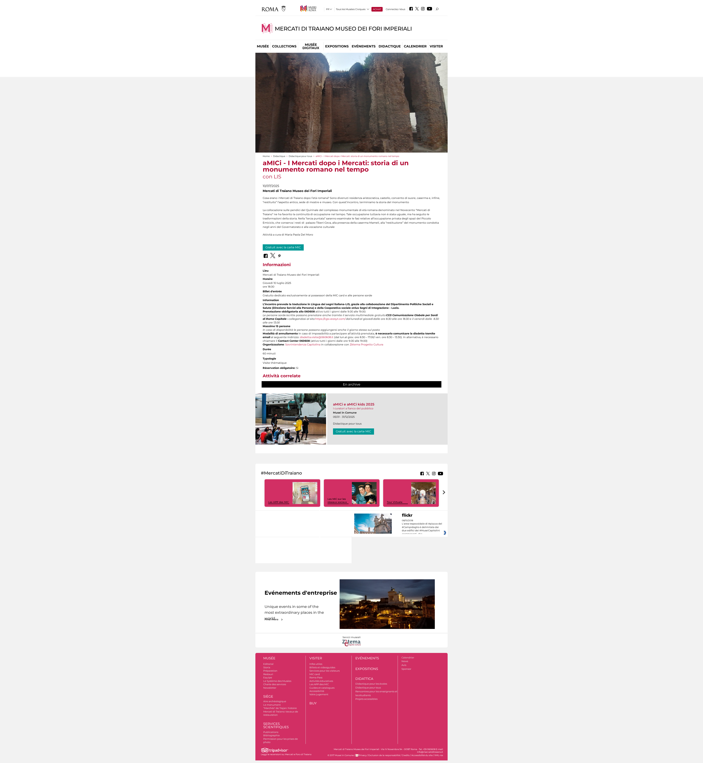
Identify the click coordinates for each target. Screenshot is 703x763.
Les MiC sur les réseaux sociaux (337, 500)
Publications (270, 732)
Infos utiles (315, 663)
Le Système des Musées (277, 680)
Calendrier (415, 46)
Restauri (268, 674)
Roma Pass (315, 677)
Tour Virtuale (394, 502)
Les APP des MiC (278, 502)
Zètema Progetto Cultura (366, 344)
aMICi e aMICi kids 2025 (353, 404)
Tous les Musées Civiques (350, 9)
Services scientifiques (276, 725)
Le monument (272, 704)
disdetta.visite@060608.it (316, 337)
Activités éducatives (321, 680)
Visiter (436, 46)
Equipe (267, 677)
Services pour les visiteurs (324, 670)
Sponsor (406, 668)
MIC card (314, 674)
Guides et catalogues (321, 687)
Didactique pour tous (300, 156)
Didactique (390, 46)
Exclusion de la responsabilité (384, 755)
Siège (268, 696)
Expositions (337, 46)
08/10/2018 (422, 527)
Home (266, 156)
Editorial (268, 663)
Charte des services (274, 684)
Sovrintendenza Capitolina (302, 344)
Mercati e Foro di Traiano (298, 754)
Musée (263, 46)
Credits (406, 755)
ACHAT (377, 9)
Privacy (363, 755)
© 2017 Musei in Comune (341, 755)
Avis (403, 665)
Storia (266, 667)
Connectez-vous (395, 9)
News (404, 661)
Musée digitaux (310, 46)
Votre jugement (318, 694)
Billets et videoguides (322, 667)
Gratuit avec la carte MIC (283, 247)
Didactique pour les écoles (371, 683)
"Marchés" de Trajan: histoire (280, 708)
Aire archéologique (274, 701)
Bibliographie (271, 735)
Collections (284, 46)
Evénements (363, 46)
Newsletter (269, 687)
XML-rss (438, 755)
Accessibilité (316, 691)
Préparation (270, 670)
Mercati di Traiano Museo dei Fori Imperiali (343, 28)
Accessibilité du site (422, 755)
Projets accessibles (366, 698)
